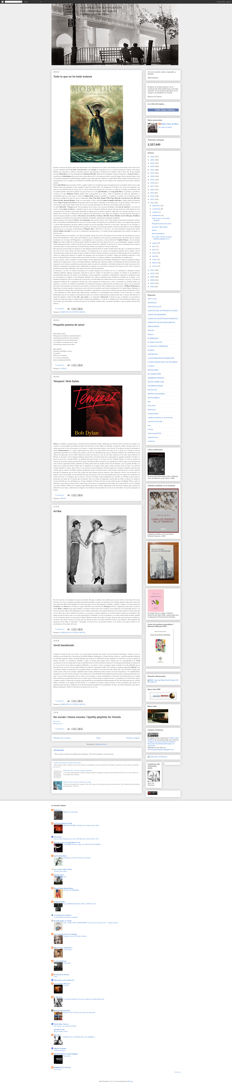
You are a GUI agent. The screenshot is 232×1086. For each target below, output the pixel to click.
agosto (155, 243)
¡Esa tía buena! (67, 949)
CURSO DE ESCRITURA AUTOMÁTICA (163, 319)
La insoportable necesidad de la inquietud (65, 917)
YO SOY (66, 985)
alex (149, 402)
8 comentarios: (60, 308)
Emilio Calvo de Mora (169, 124)
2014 (152, 196)
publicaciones (153, 437)
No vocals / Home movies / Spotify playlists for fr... (162, 238)
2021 (152, 173)
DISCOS (63, 498)
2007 (152, 283)
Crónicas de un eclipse (60, 871)
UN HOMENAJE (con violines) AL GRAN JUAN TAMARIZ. (82, 844)
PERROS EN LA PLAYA (62, 1067)
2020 (152, 176)
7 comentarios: (60, 701)
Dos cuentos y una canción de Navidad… (66, 1026)
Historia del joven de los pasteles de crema (77, 782)
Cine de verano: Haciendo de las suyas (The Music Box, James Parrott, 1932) (76, 839)
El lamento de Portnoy (61, 974)
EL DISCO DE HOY (155, 342)
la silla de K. (58, 997)
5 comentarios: (60, 629)
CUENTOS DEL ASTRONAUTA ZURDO (163, 311)
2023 (152, 166)
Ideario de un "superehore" (63, 947)
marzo (155, 259)
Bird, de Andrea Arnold (61, 1031)
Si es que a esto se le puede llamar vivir (67, 842)
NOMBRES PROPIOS (156, 378)
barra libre (152, 406)
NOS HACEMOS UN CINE (63, 823)
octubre (155, 212)
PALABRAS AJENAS (155, 386)
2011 (152, 270)
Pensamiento (67, 1056)
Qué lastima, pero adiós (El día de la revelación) (77, 858)
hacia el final (57, 1069)
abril (154, 256)
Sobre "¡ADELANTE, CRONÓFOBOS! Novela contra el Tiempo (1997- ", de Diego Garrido (90, 923)
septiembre (156, 215)
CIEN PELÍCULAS (154, 307)
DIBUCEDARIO (153, 326)
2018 (152, 183)
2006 (152, 287)
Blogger (130, 1081)
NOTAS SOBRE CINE (156, 382)
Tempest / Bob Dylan (66, 381)
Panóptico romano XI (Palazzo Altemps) (75, 936)
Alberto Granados (60, 1048)
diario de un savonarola (62, 1010)
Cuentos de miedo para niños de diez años (67, 763)
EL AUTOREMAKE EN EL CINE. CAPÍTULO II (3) (79, 904)
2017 (152, 186)
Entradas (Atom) (101, 744)
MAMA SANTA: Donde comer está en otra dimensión (79, 1012)
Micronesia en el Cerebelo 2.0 (64, 980)
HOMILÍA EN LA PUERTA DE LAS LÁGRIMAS (79, 1037)
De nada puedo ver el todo (63, 920)
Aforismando (58, 750)
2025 (152, 160)
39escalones (58, 837)
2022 (152, 170)
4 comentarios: (60, 729)
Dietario (151, 334)
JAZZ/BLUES (153, 354)
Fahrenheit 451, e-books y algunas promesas (77, 770)
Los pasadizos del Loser (62, 983)
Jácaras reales (59, 875)
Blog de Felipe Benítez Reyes (63, 888)
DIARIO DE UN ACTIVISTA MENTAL (73, 312)
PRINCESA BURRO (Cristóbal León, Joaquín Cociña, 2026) (81, 825)
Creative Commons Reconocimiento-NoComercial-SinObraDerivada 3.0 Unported (162, 744)
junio (154, 250)
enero (154, 266)
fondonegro (58, 810)
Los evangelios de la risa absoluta (65, 934)
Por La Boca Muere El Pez (63, 869)
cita (149, 425)
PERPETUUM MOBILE (156, 394)
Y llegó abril (66, 963)
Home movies (57, 723)
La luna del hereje (60, 961)
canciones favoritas (155, 421)
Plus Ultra (57, 1035)
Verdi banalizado (63, 645)
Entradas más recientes (62, 738)
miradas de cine (59, 1029)
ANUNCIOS (152, 303)
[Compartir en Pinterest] (81, 309)
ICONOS (151, 350)
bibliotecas (152, 410)
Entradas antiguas (133, 738)
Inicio (98, 738)
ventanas (151, 441)
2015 (152, 193)
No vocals (56, 721)
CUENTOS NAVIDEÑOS (157, 315)
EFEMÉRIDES (153, 338)
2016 (152, 190)
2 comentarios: (60, 365)
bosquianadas (153, 413)
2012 (152, 203)
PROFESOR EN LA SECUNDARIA (66, 1054)
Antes (55, 976)
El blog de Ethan (59, 902)
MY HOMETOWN (154, 374)
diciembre (156, 206)
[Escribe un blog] (75, 309)
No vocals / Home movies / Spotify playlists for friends (87, 717)
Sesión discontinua (60, 856)
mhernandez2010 (154, 433)
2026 (152, 157)
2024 (152, 163)
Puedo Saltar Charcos (61, 1024)
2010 (152, 273)
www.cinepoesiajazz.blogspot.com (161, 749)
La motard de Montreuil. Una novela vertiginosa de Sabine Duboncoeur (83, 999)
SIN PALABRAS (154, 398)
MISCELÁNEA (153, 370)
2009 (152, 277)
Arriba (57, 511)
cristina (150, 429)
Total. (64, 877)
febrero (155, 263)
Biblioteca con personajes (70, 812)
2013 (152, 199)
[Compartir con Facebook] (79, 309)
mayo (154, 253)
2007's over (152, 299)
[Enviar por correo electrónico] (72, 309)
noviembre (156, 209)
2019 (152, 180)
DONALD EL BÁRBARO (71, 890)
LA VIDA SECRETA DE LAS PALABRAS (162, 362)
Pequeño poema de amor (69, 324)
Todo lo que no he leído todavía (72, 76)
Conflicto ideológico (59, 1050)
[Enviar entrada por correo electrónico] (68, 308)
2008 (152, 280)
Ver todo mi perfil (165, 127)
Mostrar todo (178, 1072)
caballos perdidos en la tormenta (160, 417)
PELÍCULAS (152, 390)
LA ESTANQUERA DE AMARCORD (161, 358)
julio (154, 246)
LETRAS (63, 368)
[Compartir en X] (77, 309)
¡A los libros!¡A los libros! (62, 915)
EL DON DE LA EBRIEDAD (158, 346)
